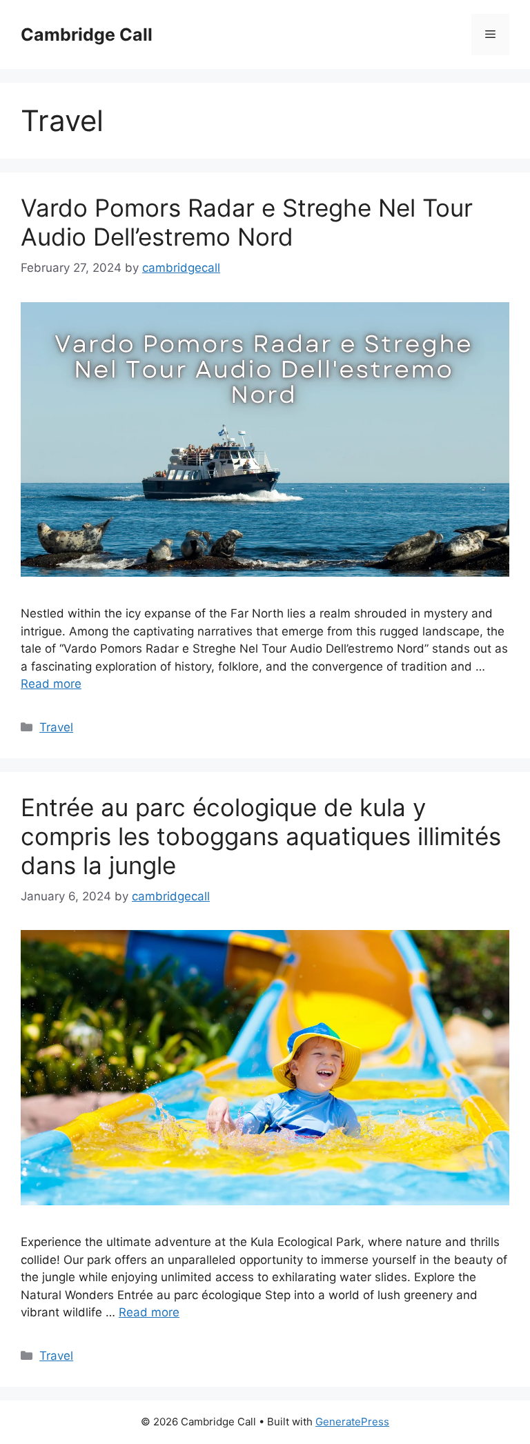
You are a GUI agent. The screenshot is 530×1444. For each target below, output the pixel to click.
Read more (51, 684)
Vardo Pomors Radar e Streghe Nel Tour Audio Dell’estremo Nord (247, 222)
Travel (56, 727)
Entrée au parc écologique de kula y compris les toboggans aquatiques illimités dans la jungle (261, 836)
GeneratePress (352, 1421)
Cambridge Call (87, 34)
